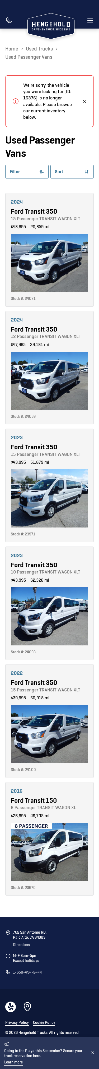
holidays (32, 960)
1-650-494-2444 (27, 972)
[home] (49, 27)
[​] (8, 21)
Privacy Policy (17, 1022)
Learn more (13, 1062)
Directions (21, 944)
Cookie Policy (44, 1022)
